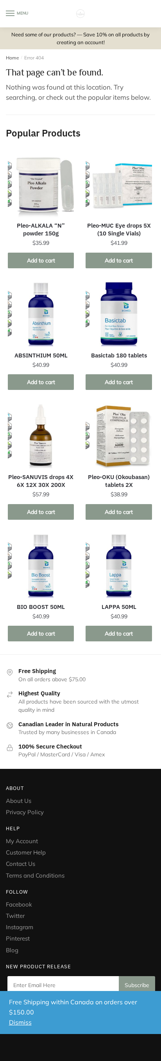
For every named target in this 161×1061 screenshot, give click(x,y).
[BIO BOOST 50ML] (41, 566)
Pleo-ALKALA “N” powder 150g (41, 229)
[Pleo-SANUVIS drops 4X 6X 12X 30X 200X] (41, 436)
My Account (22, 841)
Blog (12, 950)
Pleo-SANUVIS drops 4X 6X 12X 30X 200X (40, 480)
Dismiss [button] (20, 1022)
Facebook (19, 904)
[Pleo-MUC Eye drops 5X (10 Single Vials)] (119, 184)
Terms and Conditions (35, 875)
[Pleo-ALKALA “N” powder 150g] (41, 184)
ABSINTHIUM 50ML (41, 355)
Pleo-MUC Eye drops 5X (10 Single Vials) (119, 229)
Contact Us (20, 863)
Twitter (15, 915)
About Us (18, 800)
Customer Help (26, 852)
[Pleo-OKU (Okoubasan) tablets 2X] (119, 436)
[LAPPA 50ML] (119, 566)
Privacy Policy (25, 812)
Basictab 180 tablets (119, 355)
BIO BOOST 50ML (41, 606)
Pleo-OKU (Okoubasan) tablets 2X (119, 480)
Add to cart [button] (41, 260)
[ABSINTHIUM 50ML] (41, 314)
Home (12, 58)
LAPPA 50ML (119, 606)
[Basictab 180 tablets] (119, 314)
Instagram (19, 927)
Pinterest (18, 938)
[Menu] (10, 14)
